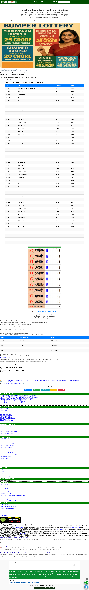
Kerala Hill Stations (5, 511)
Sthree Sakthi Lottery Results (6, 415)
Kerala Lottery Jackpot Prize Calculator (9, 506)
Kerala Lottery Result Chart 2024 (7, 445)
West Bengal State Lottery (6, 456)
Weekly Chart (24, 565)
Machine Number (46, 565)
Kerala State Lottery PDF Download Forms (9, 500)
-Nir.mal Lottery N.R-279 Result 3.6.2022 (12, 383)
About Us (11, 582)
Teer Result (62, 389)
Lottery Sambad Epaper (5, 412)
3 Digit (2, 469)
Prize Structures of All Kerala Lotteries (9, 497)
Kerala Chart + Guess (5, 438)
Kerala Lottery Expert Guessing (7, 433)
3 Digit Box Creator (5, 463)
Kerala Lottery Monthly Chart (6, 451)
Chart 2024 (31, 565)
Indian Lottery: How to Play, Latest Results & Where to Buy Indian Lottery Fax (25, 380)
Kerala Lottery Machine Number (7, 452)
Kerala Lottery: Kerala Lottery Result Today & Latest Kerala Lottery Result (61, 380)
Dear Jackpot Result (60, 529)
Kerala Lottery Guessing (6, 474)
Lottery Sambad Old (5, 410)
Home (18, 1)
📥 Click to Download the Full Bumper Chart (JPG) (44, 311)
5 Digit (2, 473)
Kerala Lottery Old (4, 408)
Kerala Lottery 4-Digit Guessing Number (9, 431)
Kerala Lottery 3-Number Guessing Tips (9, 435)
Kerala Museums (4, 513)
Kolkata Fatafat (23, 533)
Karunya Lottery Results (5, 419)
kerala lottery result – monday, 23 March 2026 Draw (14, 537)
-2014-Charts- (10, 381)
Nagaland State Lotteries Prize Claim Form (9, 486)
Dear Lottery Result (56, 565)
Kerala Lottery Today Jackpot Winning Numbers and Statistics (13, 495)
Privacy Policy (30, 582)
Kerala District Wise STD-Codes (7, 508)
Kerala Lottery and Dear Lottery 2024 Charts (10, 454)
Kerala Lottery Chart (5, 449)
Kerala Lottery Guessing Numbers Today (9, 426)
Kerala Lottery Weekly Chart (6, 447)
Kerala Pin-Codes (4, 504)
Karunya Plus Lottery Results (6, 417)
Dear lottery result (52, 573)
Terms (15, 582)
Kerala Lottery (27, 389)
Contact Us (24, 582)
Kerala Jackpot (4, 441)
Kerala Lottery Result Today (6, 357)
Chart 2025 (37, 565)
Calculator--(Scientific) (5, 465)
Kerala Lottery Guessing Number (7, 476)
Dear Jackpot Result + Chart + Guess (8, 440)
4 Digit (2, 471)
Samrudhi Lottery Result (5, 416)
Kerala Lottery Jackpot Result (18, 527)
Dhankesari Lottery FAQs (6, 493)
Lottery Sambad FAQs (5, 489)
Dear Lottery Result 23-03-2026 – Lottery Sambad (13, 546)
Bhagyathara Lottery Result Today (7, 414)
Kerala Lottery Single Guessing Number (9, 429)
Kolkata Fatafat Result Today (6, 422)
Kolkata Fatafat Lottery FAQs (6, 491)
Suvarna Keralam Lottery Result (6, 420)
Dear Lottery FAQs (4, 488)
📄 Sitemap (36, 582)
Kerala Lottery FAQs (5, 484)
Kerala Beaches (4, 510)
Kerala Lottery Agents (5, 499)
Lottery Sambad (45, 389)
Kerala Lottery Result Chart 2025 (7, 443)
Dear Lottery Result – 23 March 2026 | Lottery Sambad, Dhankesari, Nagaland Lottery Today (25, 552)
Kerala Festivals (4, 515)
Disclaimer (19, 582)
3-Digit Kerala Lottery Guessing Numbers (9, 427)
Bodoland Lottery (4, 458)
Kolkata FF (54, 389)
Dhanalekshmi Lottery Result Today (7, 418)
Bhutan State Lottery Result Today (8, 460)
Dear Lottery (36, 389)
